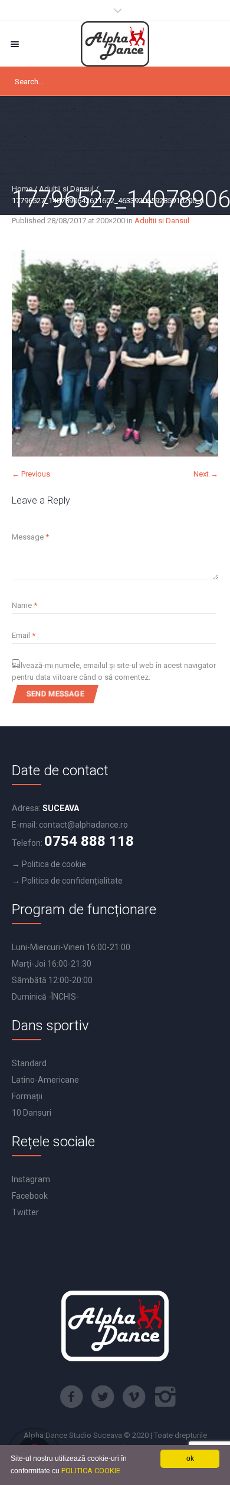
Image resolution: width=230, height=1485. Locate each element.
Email (23, 635)
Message (30, 537)
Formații (27, 1096)
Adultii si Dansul (66, 188)
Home (22, 188)
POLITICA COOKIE (90, 1470)
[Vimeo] (134, 1396)
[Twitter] (102, 1396)
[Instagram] (165, 1396)
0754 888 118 (89, 841)
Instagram (31, 1179)
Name (24, 605)
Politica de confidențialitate (72, 880)
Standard (29, 1063)
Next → (205, 473)
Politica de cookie (54, 864)
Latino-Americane (45, 1079)
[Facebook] (71, 1396)
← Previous (31, 473)
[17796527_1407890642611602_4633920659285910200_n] (115, 353)
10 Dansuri (31, 1112)
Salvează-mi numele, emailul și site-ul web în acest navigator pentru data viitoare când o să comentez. (114, 671)
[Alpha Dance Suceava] (115, 44)
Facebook (30, 1195)
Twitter (25, 1212)
